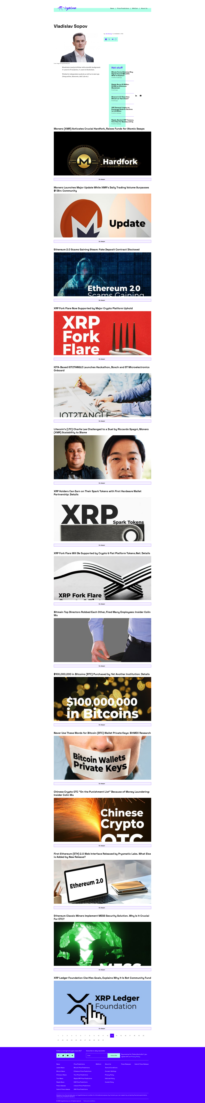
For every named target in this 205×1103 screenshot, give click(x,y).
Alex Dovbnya (109, 33)
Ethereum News (61, 1075)
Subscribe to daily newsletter (95, 1051)
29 (94, 1040)
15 (121, 1035)
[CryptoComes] (67, 8)
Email (140, 95)
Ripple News (60, 1082)
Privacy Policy (135, 1056)
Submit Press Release (142, 1064)
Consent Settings (110, 1071)
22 (62, 1040)
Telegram (72, 1055)
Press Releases (126, 1064)
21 (58, 1040)
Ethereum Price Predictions (82, 1071)
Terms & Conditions (111, 1068)
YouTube (67, 1055)
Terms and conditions (89, 1101)
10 (98, 1035)
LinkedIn (136, 95)
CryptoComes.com (65, 63)
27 (85, 1040)
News (112, 8)
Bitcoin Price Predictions (82, 1068)
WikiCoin (135, 8)
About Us (144, 8)
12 (107, 1035)
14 (116, 1035)
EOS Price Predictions (81, 1082)
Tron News (59, 1078)
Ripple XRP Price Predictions (83, 1078)
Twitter (63, 1055)
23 (67, 1040)
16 (125, 1035)
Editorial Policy (110, 1078)
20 (143, 1035)
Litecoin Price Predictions (82, 1086)
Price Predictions (123, 8)
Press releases (61, 1086)
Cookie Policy (109, 1082)
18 (134, 1035)
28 (89, 1040)
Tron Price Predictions (81, 1075)
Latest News (60, 1068)
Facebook (58, 1055)
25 (76, 1040)
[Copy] (116, 39)
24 (71, 1040)
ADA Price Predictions (81, 1089)
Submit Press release (63, 1089)
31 (103, 1040)
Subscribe (114, 1055)
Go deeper (102, 179)
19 (139, 1035)
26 (80, 1040)
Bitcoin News (60, 1071)
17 (130, 1035)
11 (103, 1035)
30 (98, 1040)
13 (112, 1035)
